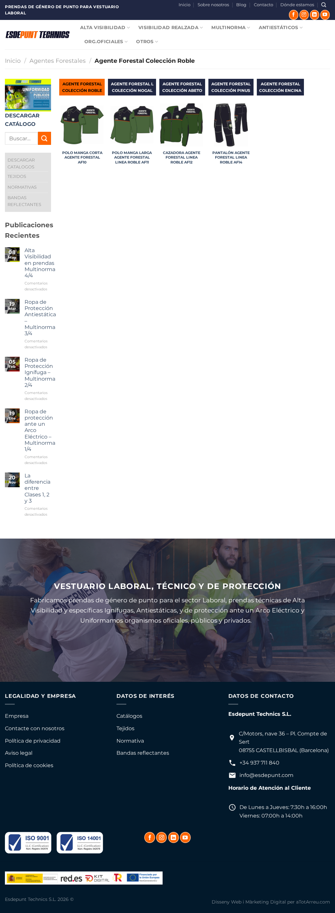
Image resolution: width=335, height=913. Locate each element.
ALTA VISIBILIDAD (103, 27)
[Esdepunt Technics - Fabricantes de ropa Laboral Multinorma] (37, 34)
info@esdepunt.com (266, 775)
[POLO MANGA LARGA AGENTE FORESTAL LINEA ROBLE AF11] (131, 124)
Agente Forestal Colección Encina (280, 87)
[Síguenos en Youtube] (325, 15)
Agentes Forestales (57, 60)
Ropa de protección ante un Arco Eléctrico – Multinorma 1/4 (40, 430)
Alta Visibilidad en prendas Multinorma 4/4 (40, 263)
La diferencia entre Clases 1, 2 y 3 (37, 488)
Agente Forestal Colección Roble (82, 87)
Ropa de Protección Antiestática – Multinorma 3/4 (40, 317)
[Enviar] (44, 138)
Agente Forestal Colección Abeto (182, 87)
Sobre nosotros (213, 4)
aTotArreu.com (313, 902)
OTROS (144, 41)
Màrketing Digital (265, 902)
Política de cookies (29, 765)
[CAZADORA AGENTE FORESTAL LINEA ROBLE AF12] (181, 124)
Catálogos (129, 716)
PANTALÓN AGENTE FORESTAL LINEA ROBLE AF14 (231, 157)
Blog (241, 4)
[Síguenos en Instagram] (304, 15)
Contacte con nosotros (34, 728)
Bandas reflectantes (142, 753)
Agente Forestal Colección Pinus (231, 87)
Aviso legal (18, 753)
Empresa (16, 716)
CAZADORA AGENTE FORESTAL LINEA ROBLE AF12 (181, 157)
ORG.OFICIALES (103, 41)
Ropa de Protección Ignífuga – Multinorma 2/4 (40, 372)
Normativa (130, 741)
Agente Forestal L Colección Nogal (132, 87)
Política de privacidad (33, 741)
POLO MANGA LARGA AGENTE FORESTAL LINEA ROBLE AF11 (132, 157)
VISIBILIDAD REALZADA (168, 27)
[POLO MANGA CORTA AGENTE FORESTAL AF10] (82, 124)
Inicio (184, 4)
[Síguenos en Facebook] (293, 15)
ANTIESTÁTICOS (278, 27)
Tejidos (125, 728)
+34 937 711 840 (259, 763)
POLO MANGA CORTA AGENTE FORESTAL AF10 (82, 157)
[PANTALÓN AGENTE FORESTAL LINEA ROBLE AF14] (231, 124)
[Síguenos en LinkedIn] (314, 15)
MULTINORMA (228, 27)
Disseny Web (226, 902)
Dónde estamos (297, 4)
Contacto (263, 4)
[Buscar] (323, 4)
